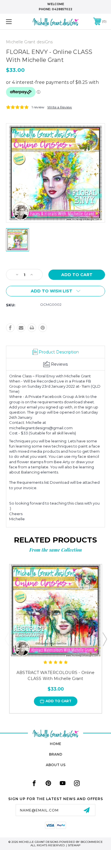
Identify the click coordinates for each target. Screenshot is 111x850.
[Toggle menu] (16, 21)
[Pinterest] (42, 327)
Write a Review (59, 107)
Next (104, 639)
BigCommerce (92, 842)
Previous (6, 639)
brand (55, 754)
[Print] (32, 327)
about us (55, 765)
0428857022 (62, 9)
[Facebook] (10, 327)
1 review (38, 107)
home (55, 744)
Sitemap (74, 845)
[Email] (21, 327)
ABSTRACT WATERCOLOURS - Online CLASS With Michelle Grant (56, 675)
